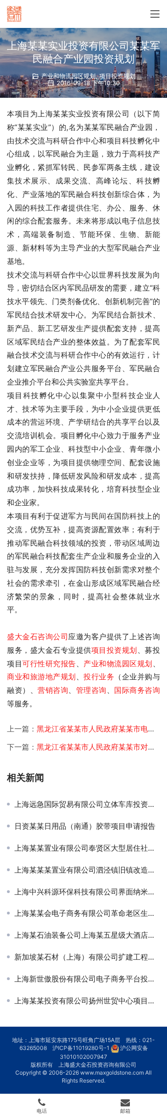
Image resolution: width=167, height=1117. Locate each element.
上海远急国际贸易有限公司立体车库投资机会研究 (87, 804)
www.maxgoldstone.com (112, 1072)
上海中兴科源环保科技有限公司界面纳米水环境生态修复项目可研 (87, 891)
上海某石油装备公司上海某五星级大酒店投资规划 (87, 935)
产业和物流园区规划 (68, 76)
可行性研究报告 (49, 663)
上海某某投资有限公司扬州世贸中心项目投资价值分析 (87, 1000)
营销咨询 (53, 690)
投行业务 (99, 676)
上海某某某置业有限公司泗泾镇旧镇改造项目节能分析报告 (87, 870)
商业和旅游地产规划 (41, 676)
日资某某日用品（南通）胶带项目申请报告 (84, 826)
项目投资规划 (117, 76)
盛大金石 (22, 636)
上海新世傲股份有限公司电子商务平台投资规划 (87, 979)
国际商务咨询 (137, 690)
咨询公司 (53, 636)
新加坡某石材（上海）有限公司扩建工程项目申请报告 (87, 957)
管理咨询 (91, 690)
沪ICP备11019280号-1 (80, 1047)
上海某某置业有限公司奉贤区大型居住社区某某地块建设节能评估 (87, 848)
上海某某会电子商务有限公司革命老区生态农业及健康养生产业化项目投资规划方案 (87, 913)
